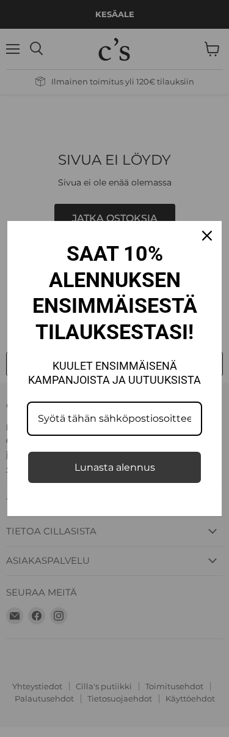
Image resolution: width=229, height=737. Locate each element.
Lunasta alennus (115, 467)
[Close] (207, 235)
